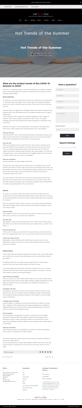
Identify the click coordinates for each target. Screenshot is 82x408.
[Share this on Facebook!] (40, 352)
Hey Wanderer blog (29, 169)
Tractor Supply (38, 151)
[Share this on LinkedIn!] (45, 352)
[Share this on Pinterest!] (47, 352)
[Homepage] (41, 13)
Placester (77, 406)
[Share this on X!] (42, 352)
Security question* (61, 126)
